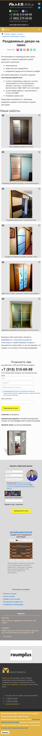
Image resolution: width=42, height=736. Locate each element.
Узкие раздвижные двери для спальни (21, 146)
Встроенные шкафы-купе (13, 601)
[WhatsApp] (31, 50)
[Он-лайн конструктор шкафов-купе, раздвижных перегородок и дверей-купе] (21, 550)
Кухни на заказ (9, 596)
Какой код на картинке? (14, 497)
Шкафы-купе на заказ (11, 599)
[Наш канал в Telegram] (39, 7)
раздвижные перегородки (19, 684)
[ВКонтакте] (21, 50)
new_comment (6, 398)
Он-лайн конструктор (21, 532)
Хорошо (5, 732)
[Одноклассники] (24, 50)
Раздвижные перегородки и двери (13, 36)
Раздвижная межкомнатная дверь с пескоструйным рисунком (21, 183)
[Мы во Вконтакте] (39, 3)
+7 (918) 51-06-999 (11, 701)
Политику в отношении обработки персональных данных (19, 392)
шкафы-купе (6, 684)
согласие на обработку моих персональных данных (20, 487)
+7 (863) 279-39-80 (20, 18)
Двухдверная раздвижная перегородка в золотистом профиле (22, 330)
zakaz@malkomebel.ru (13, 704)
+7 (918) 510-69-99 (20, 14)
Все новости (7, 636)
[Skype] (34, 50)
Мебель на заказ (17, 34)
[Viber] (28, 50)
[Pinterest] (18, 50)
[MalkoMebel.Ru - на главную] (21, 4)
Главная (7, 34)
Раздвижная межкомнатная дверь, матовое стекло (21, 257)
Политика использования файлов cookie (14, 728)
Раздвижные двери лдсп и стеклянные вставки (21, 220)
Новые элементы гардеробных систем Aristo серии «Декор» (19, 621)
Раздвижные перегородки (13, 604)
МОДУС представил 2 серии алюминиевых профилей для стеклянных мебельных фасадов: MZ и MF (20, 631)
